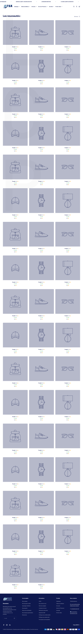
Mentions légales (42, 605)
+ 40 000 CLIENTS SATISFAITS (67, 1)
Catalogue (16, 6)
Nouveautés (24, 608)
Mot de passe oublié (26, 603)
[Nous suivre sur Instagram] (7, 625)
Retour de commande (26, 610)
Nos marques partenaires (27, 612)
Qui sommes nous (42, 603)
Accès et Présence (42, 6)
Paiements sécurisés (43, 610)
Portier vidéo (58, 6)
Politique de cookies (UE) (44, 617)
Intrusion (33, 6)
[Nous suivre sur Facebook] (4, 625)
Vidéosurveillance (25, 6)
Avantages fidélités (26, 605)
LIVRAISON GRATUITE (46, 1)
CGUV (40, 601)
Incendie (51, 6)
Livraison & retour (43, 608)
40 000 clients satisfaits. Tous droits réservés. (29, 629)
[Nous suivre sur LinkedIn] (10, 625)
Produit (13, 46)
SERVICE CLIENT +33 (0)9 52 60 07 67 (24, 1)
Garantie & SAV (42, 612)
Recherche (24, 614)
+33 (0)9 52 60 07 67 (75, 608)
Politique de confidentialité (44, 614)
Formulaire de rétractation (44, 619)
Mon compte (24, 601)
